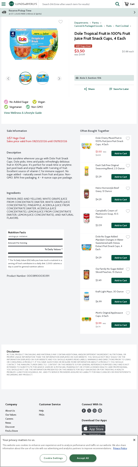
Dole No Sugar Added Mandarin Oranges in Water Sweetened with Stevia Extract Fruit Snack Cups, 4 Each (110, 243)
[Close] (134, 440)
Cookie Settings (53, 458)
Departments (81, 22)
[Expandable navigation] (3, 4)
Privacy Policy (120, 448)
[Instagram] (95, 411)
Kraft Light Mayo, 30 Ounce (110, 291)
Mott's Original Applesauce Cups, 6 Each (109, 314)
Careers (9, 418)
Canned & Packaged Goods (88, 25)
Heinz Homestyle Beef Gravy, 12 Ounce (107, 189)
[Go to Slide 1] (25, 78)
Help (41, 410)
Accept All (83, 458)
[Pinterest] (100, 411)
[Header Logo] (22, 4)
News (8, 422)
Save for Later (121, 89)
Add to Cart (121, 153)
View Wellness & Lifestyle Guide (23, 112)
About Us (10, 410)
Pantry (95, 22)
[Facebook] (84, 411)
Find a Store (11, 430)
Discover (10, 426)
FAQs (41, 414)
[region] (69, 451)
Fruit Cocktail (122, 25)
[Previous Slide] (8, 78)
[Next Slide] (59, 78)
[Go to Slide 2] (42, 78)
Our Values (10, 414)
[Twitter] (89, 411)
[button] (117, 4)
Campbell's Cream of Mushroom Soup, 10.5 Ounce (107, 214)
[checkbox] (61, 22)
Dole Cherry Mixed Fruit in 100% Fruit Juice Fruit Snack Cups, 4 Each (110, 141)
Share (91, 89)
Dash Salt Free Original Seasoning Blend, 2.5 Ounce (110, 167)
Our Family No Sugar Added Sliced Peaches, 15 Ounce (110, 270)
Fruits (109, 25)
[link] (119, 89)
